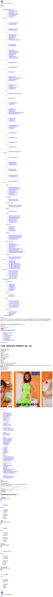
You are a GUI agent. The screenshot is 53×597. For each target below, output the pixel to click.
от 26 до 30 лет (13, 273)
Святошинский (13, 175)
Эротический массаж (15, 235)
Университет (13, 132)
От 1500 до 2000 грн (14, 265)
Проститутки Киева (8, 332)
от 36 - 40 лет (13, 275)
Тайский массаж (13, 238)
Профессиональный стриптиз (17, 251)
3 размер (12, 286)
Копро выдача (13, 211)
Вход (2, 595)
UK (3, 5)
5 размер (12, 289)
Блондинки (13, 311)
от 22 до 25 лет (13, 271)
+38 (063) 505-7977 (5, 545)
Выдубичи (12, 37)
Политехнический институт (16, 112)
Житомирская (13, 62)
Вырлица (12, 38)
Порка (4, 453)
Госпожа (12, 226)
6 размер (11, 290)
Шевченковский (13, 181)
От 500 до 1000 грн (14, 263)
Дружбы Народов (14, 57)
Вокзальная (12, 36)
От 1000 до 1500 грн (14, 264)
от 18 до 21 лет (13, 270)
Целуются (12, 246)
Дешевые (12, 261)
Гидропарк (12, 44)
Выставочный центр (14, 39)
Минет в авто (13, 219)
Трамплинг (12, 230)
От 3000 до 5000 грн (14, 268)
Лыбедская (12, 88)
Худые (11, 294)
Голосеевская (13, 45)
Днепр (11, 55)
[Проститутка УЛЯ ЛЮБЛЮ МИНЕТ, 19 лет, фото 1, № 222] (26, 389)
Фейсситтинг (13, 194)
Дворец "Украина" (14, 51)
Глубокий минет (14, 218)
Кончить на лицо (14, 200)
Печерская (12, 109)
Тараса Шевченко (14, 125)
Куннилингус (13, 220)
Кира (2, 520)
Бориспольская (13, 30)
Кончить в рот (13, 199)
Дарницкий (12, 162)
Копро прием (6, 434)
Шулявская (12, 146)
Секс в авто (12, 190)
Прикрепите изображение (7, 324)
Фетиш (11, 193)
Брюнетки (12, 313)
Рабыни (11, 228)
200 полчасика (4, 566)
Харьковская (13, 137)
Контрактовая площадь (15, 77)
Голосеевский (13, 157)
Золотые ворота (13, 67)
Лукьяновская (13, 87)
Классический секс (14, 188)
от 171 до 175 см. (14, 304)
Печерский (12, 169)
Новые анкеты (13, 10)
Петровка (12, 108)
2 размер (12, 285)
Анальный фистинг (14, 258)
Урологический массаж (15, 236)
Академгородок (13, 22)
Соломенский (13, 176)
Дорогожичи (12, 56)
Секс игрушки (13, 192)
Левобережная (13, 85)
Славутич (12, 119)
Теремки (11, 128)
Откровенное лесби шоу (15, 248)
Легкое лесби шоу (14, 249)
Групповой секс (13, 189)
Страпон (12, 229)
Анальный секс (13, 187)
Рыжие (11, 314)
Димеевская (12, 54)
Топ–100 (11, 16)
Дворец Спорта (13, 52)
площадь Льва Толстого (15, 151)
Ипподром (12, 71)
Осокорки (12, 104)
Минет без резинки (14, 217)
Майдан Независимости (15, 93)
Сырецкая (12, 120)
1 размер (12, 284)
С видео (11, 11)
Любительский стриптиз (15, 252)
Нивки (11, 98)
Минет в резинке (14, 215)
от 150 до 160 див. (14, 300)
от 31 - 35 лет (13, 274)
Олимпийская (13, 102)
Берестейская (13, 28)
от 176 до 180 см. (14, 305)
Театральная (13, 126)
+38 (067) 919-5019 (5, 349)
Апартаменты (13, 14)
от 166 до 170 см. (14, 303)
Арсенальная (12, 24)
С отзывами (12, 15)
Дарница (11, 50)
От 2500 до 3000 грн (14, 266)
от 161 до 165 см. (14, 302)
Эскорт (12, 243)
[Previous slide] (3, 389)
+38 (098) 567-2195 (5, 498)
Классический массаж (15, 237)
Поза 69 (12, 247)
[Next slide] (50, 389)
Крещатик (12, 80)
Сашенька (3, 497)
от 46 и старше (13, 278)
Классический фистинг (15, 257)
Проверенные (13, 13)
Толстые (12, 296)
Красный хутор (13, 79)
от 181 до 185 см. (13, 307)
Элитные (12, 260)
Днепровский (13, 164)
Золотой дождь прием (15, 206)
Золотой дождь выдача (15, 205)
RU (1, 5)
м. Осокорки (6, 339)
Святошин (12, 118)
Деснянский (12, 163)
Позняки (12, 111)
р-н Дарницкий (7, 337)
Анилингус (12, 222)
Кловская (12, 76)
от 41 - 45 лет (13, 276)
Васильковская (13, 34)
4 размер (12, 287)
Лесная (11, 86)
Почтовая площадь (14, 113)
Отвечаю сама (4, 342)
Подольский (13, 170)
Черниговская (13, 142)
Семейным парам (14, 244)
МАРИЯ (3, 543)
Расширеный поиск (7, 315)
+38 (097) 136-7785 (5, 568)
